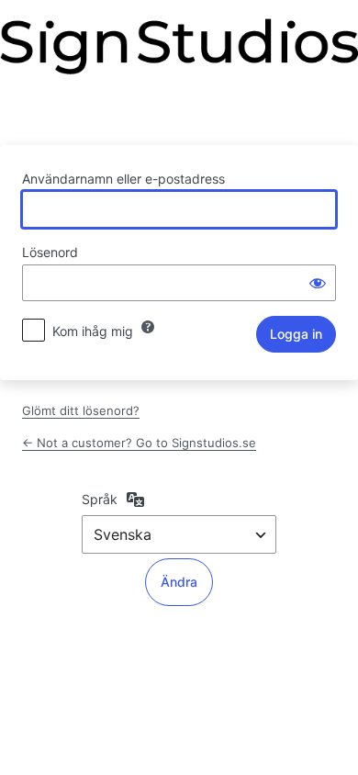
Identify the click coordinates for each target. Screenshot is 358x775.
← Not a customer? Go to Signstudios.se (139, 442)
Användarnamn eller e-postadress (123, 178)
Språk (99, 499)
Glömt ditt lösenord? (81, 410)
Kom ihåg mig (92, 331)
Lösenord (50, 252)
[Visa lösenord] (317, 282)
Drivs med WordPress (179, 70)
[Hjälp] (148, 327)
